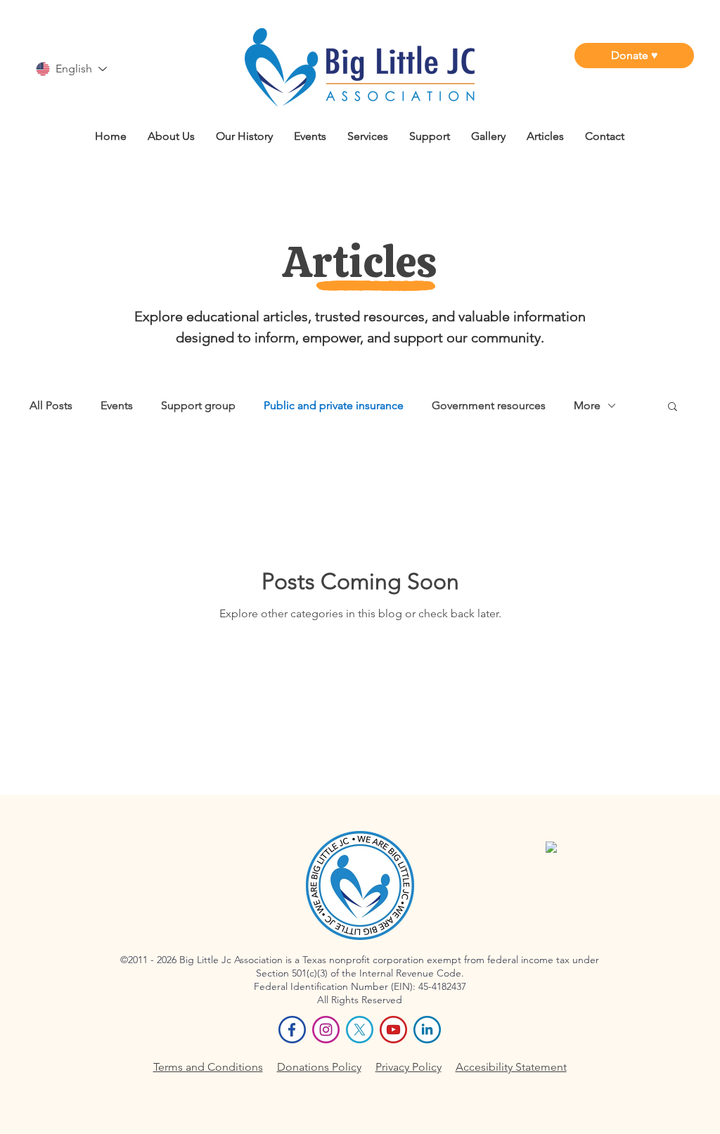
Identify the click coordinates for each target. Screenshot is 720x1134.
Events (117, 405)
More (587, 405)
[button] (672, 407)
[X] (359, 1029)
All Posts (51, 405)
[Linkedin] (427, 1029)
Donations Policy (319, 1067)
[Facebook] (292, 1029)
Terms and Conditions (208, 1067)
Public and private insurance (334, 405)
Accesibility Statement (511, 1067)
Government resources (489, 405)
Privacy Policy (408, 1067)
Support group (198, 405)
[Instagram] (326, 1029)
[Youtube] (393, 1029)
